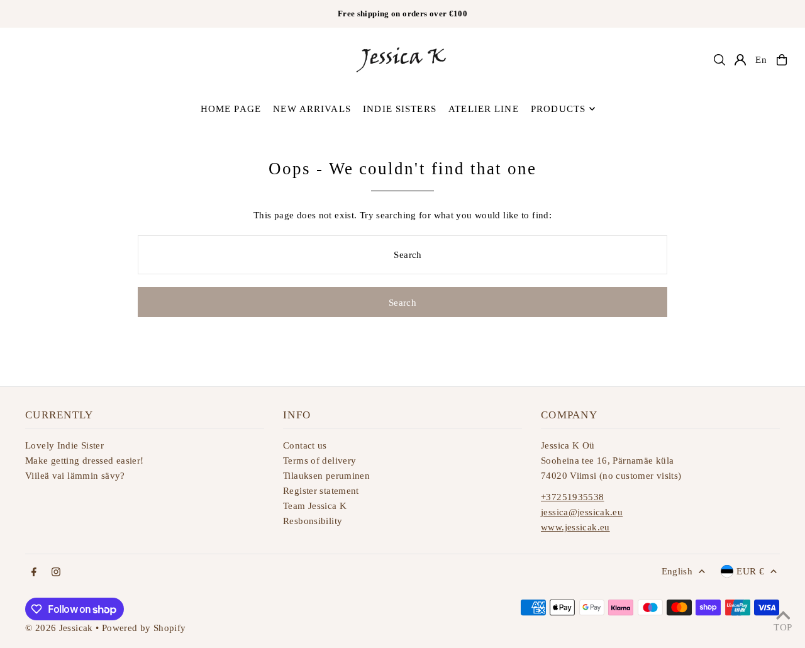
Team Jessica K (315, 506)
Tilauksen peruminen (326, 476)
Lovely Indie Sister (64, 445)
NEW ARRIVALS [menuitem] (312, 109)
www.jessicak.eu (575, 527)
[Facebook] (33, 572)
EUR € (750, 571)
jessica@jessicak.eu (582, 512)
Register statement (321, 491)
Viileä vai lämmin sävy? (75, 476)
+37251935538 (572, 497)
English (677, 571)
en (761, 60)
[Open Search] (719, 59)
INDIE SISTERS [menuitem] (399, 109)
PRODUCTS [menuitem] (558, 109)
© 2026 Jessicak (59, 628)
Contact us (305, 445)
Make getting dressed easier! (84, 460)
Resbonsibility (312, 521)
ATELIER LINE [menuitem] (483, 109)
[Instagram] (56, 572)
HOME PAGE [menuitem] (231, 109)
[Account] (740, 59)
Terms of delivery (319, 460)
